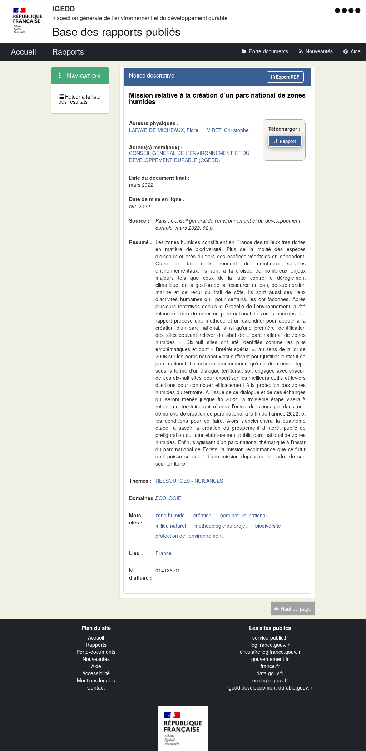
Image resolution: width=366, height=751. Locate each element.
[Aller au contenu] (345, 10)
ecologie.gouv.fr (270, 680)
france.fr (270, 666)
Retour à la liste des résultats (79, 99)
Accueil (96, 637)
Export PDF (287, 77)
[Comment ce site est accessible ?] (338, 10)
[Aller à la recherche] (351, 10)
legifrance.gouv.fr (270, 644)
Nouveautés (96, 658)
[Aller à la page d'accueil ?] (357, 10)
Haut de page (295, 608)
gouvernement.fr (270, 658)
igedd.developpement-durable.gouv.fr (270, 687)
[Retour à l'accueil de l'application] (183, 727)
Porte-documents (95, 651)
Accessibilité (96, 673)
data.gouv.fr (270, 673)
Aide (96, 666)
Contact (96, 687)
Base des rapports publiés (116, 30)
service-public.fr (270, 637)
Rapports (96, 644)
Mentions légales (96, 680)
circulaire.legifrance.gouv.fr (270, 651)
